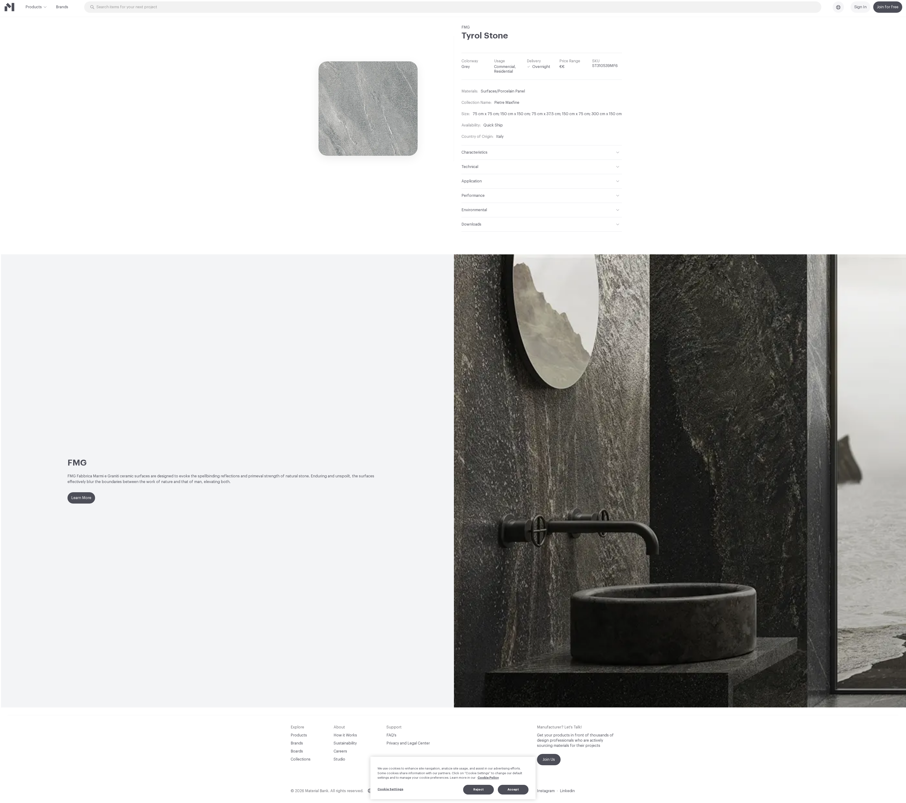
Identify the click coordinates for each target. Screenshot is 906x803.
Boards (297, 751)
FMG (465, 27)
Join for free (887, 7)
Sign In (860, 7)
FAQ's (391, 735)
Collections (300, 759)
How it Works (345, 735)
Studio (339, 759)
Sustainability (345, 743)
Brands (62, 7)
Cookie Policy (488, 777)
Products (33, 7)
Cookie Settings (390, 789)
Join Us (549, 759)
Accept (513, 789)
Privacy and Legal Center (408, 743)
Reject (478, 789)
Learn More (81, 498)
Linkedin (567, 791)
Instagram (546, 791)
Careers (340, 751)
